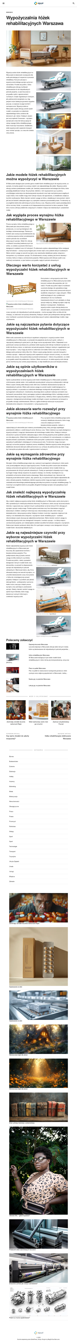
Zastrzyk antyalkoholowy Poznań (61, 723)
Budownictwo (13, 761)
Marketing (12, 786)
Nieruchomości (14, 801)
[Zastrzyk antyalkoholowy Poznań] (61, 710)
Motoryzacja (13, 796)
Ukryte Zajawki (14, 861)
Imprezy (12, 781)
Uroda (11, 866)
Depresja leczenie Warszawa (38, 644)
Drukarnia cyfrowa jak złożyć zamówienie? (23, 1283)
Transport (12, 851)
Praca (11, 811)
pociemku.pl (55, 636)
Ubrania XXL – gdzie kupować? (19, 1215)
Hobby (11, 776)
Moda (11, 791)
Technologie (13, 846)
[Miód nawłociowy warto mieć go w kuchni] (38, 710)
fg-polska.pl (53, 614)
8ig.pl (53, 587)
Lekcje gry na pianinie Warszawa (39, 685)
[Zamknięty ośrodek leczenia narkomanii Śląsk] (16, 710)
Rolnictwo (12, 826)
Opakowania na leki (15, 987)
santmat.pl (54, 565)
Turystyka (12, 856)
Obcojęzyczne (14, 806)
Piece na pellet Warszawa (37, 668)
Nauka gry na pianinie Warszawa (39, 679)
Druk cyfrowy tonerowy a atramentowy (22, 1123)
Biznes (11, 756)
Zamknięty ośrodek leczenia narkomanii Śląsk (16, 723)
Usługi (11, 871)
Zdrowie (9, 12)
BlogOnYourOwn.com (54, 1339)
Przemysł (12, 821)
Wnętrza (12, 876)
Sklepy (11, 831)
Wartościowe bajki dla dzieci (18, 1055)
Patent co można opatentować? (19, 1318)
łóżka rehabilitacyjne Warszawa (39, 655)
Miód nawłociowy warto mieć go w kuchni (38, 723)
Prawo (11, 816)
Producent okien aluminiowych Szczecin (22, 1250)
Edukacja (12, 771)
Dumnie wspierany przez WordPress (27, 1339)
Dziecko (12, 766)
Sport (11, 836)
